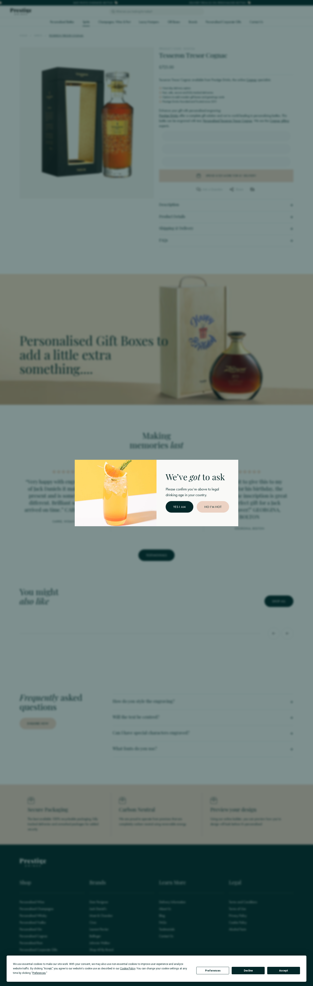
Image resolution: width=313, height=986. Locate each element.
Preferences (213, 970)
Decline (248, 970)
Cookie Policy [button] (127, 968)
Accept (283, 970)
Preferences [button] (39, 973)
